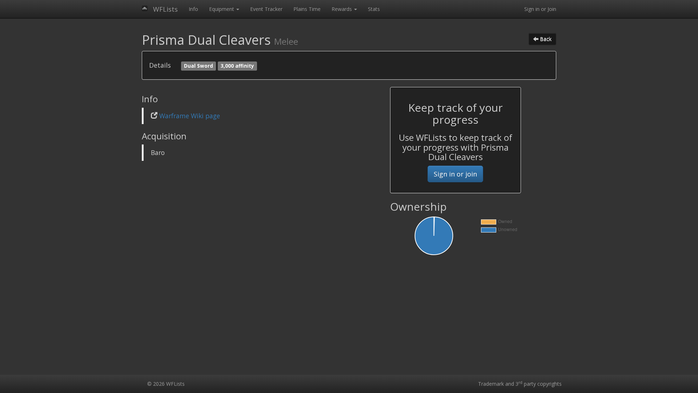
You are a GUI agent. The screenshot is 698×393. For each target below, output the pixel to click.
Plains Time (307, 8)
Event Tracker (266, 8)
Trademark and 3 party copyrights (520, 383)
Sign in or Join (540, 8)
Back (544, 38)
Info (193, 8)
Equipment (222, 8)
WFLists (165, 9)
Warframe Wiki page (189, 115)
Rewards (342, 8)
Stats (374, 8)
